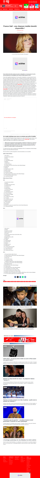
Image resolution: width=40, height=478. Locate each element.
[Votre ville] (29, 2)
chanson (21, 281)
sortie (24, 281)
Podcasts (32, 9)
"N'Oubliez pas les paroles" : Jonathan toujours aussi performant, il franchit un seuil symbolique (18, 420)
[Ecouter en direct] (32, 2)
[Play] (1, 6)
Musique (27, 9)
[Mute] (15, 6)
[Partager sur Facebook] (15, 277)
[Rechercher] (34, 2)
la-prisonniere (34, 281)
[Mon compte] (36, 2)
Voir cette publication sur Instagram (10, 117)
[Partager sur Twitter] (17, 277)
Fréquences (17, 9)
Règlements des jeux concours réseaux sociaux (29, 462)
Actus (22, 9)
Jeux (36, 9)
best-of (30, 281)
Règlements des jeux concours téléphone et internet (29, 472)
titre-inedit (8, 281)
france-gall (5, 281)
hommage (18, 281)
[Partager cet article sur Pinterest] (20, 277)
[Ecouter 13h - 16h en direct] (20, 339)
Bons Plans (11, 458)
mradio (27, 281)
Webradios (5, 9)
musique (12, 281)
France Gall (20, 84)
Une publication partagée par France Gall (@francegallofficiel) (20, 134)
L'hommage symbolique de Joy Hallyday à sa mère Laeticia (19, 440)
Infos (10, 459)
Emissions (11, 9)
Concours (11, 461)
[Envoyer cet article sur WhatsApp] (22, 277)
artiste (15, 281)
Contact (4, 458)
